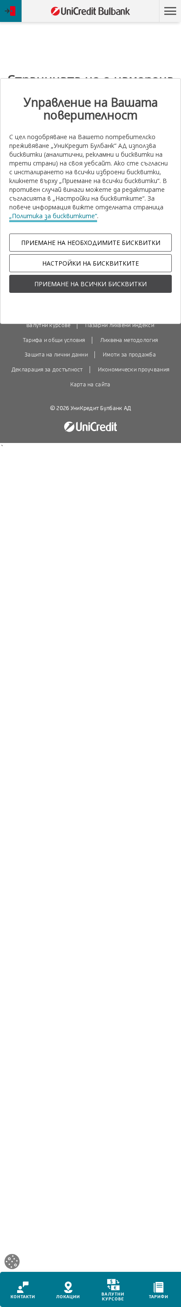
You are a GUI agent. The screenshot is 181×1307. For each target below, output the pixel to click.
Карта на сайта (90, 384)
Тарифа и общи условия (54, 340)
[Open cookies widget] (12, 1263)
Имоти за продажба (129, 354)
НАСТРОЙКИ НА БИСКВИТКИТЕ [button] (90, 263)
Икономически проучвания (133, 369)
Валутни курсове (48, 325)
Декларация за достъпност (47, 369)
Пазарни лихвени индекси (119, 325)
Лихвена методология (129, 340)
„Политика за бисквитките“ (53, 216)
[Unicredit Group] (90, 426)
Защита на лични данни (56, 354)
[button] (170, 11)
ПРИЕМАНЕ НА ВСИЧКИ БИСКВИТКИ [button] (90, 284)
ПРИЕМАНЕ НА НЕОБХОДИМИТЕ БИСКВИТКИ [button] (90, 242)
